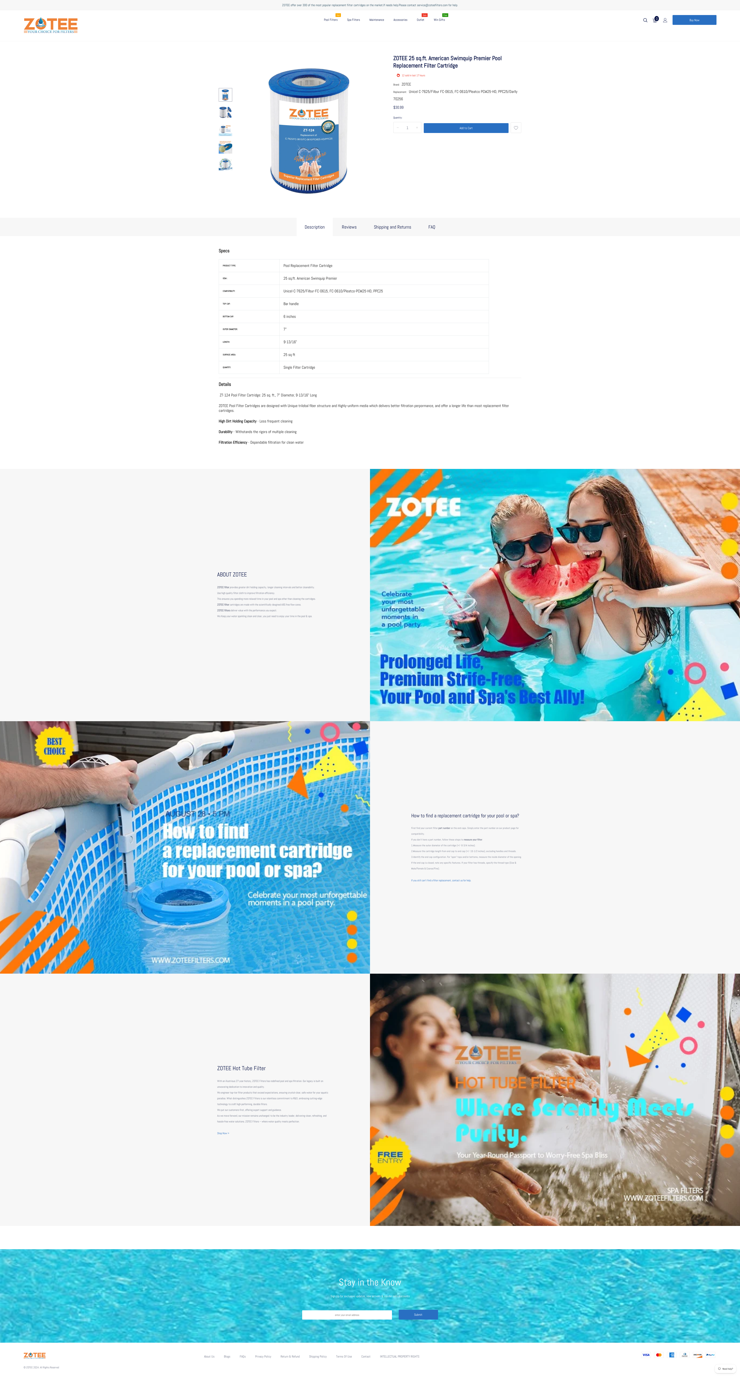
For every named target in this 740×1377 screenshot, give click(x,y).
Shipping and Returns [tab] (392, 227)
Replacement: (400, 92)
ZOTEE (406, 84)
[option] (311, 129)
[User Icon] (665, 21)
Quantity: (397, 117)
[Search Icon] (645, 21)
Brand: (396, 84)
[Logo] (75, 24)
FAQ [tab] (431, 227)
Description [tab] (315, 227)
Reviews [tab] (349, 227)
